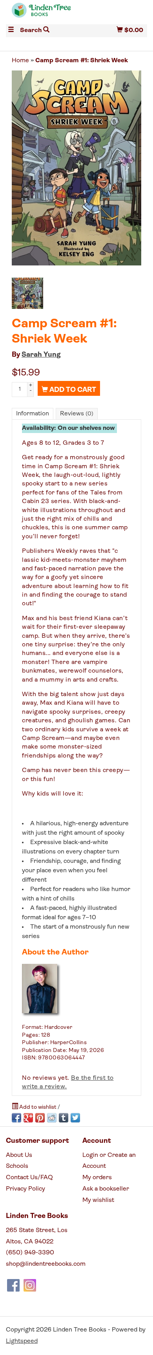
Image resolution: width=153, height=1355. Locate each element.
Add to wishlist (38, 1107)
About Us (19, 1155)
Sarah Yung (41, 355)
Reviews (76, 414)
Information (32, 414)
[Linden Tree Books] (41, 13)
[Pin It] (40, 1117)
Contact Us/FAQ (29, 1178)
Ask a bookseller (105, 1189)
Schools (17, 1166)
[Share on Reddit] (51, 1117)
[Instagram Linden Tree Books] (30, 1285)
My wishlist (98, 1200)
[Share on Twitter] (75, 1117)
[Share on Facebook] (16, 1117)
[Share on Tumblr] (63, 1117)
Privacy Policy (25, 1189)
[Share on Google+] (28, 1117)
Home (20, 61)
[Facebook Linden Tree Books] (13, 1285)
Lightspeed (22, 1341)
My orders (97, 1178)
